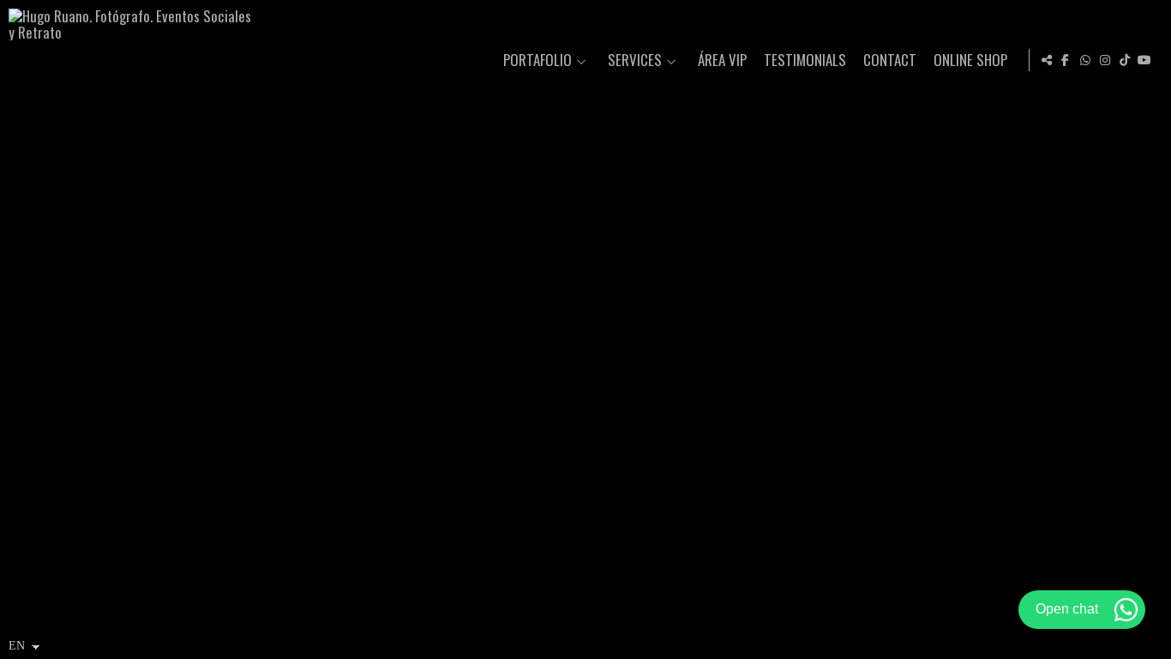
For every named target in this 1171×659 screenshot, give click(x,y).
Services (635, 60)
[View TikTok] (1124, 60)
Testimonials (805, 60)
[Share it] (1046, 60)
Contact (889, 60)
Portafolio (537, 60)
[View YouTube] (1144, 60)
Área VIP (722, 60)
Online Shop (970, 60)
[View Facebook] (1065, 60)
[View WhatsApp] (1085, 60)
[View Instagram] (1105, 60)
